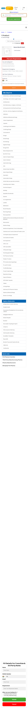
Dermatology (6, 141)
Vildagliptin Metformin (8, 314)
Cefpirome (5, 345)
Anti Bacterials (6, 102)
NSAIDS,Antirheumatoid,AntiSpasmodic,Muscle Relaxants (13, 218)
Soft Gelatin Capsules (8, 280)
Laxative (5, 202)
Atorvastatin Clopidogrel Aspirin (10, 323)
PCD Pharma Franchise (8, 256)
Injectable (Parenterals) (8, 193)
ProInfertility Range (7, 268)
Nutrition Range (6, 225)
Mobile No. (4, 78)
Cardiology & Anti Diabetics (9, 126)
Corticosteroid (6, 132)
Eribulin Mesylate (7, 317)
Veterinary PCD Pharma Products (10, 289)
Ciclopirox (5, 326)
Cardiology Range (7, 129)
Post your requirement (14, 19)
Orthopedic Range (7, 249)
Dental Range (6, 138)
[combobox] (14, 15)
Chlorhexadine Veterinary (8, 333)
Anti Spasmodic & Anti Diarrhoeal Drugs (12, 108)
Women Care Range (7, 295)
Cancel (14, 704)
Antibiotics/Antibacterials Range (10, 117)
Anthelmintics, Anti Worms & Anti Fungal (12, 96)
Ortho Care (5, 243)
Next (14, 87)
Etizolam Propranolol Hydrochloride (11, 342)
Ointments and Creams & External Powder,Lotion (14, 231)
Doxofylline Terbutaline (8, 336)
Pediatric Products (7, 259)
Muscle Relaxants (7, 208)
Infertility (5, 190)
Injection (5, 196)
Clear (22, 43)
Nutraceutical (6, 222)
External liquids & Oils (8, 150)
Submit (14, 699)
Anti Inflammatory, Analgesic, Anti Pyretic (12, 105)
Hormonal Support (7, 187)
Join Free (16, 8)
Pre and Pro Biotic (7, 265)
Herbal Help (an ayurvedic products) (11, 181)
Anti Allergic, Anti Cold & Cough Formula (12, 99)
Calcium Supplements (8, 120)
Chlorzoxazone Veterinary (9, 330)
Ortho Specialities (7, 246)
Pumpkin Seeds (6, 307)
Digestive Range (6, 144)
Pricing (3, 8)
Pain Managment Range (8, 253)
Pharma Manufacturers (9, 362)
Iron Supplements (7, 199)
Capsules (5, 123)
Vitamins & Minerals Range (9, 292)
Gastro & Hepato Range (8, 157)
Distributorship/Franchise (10, 694)
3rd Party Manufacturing (10, 695)
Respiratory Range (7, 274)
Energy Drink (6, 147)
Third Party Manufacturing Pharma (12, 360)
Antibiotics (5, 114)
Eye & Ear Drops (6, 154)
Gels (4, 166)
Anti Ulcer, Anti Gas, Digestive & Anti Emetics (13, 111)
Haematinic (5, 175)
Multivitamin (5, 205)
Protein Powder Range (8, 271)
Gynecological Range (7, 172)
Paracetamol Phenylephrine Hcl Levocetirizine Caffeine (13, 311)
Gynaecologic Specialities (8, 169)
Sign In (23, 8)
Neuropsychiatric (7, 215)
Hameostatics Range (7, 178)
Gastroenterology (7, 163)
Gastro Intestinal (6, 160)
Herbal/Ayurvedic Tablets (8, 184)
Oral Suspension (6, 240)
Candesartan (6, 348)
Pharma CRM (8, 8)
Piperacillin (5, 339)
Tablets (4, 283)
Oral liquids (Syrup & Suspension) (10, 234)
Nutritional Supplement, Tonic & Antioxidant (12, 228)
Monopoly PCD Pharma (9, 365)
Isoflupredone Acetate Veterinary (10, 304)
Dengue (5, 135)
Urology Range (6, 286)
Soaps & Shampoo (7, 277)
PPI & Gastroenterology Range (9, 262)
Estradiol (5, 320)
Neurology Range (7, 211)
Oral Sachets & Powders (8, 237)
